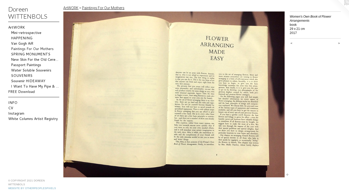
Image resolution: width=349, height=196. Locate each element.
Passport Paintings (26, 64)
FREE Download (21, 91)
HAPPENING (21, 38)
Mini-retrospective (26, 32)
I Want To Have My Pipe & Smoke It (35, 86)
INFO (12, 102)
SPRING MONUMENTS (30, 54)
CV (10, 108)
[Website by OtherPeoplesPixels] (339, 10)
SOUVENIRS (21, 75)
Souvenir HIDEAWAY (28, 80)
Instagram (16, 113)
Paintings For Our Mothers (32, 48)
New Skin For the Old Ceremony (35, 59)
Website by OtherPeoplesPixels (32, 188)
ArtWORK (16, 27)
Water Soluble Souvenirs (31, 70)
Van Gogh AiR (22, 43)
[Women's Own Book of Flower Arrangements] (174, 94)
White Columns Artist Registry (33, 118)
